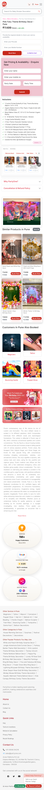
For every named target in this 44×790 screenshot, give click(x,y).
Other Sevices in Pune (11, 611)
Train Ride (7, 623)
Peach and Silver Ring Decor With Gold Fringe (32, 267)
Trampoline (32, 623)
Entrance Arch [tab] (20, 153)
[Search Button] (39, 11)
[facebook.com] (8, 776)
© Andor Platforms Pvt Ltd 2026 (13, 786)
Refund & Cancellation (10, 731)
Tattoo (15, 614)
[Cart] (29, 4)
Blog (4, 712)
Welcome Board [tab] (9, 153)
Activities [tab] (12, 149)
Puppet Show (8, 617)
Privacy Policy (7, 735)
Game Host (7, 625)
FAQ (4, 723)
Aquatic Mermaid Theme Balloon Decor (18, 676)
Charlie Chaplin (17, 620)
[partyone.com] (4, 4)
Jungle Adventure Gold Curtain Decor (17, 645)
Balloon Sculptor (31, 620)
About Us (6, 704)
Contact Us (6, 708)
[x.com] (14, 776)
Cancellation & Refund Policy (17, 188)
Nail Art (18, 617)
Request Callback (34, 786)
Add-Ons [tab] (5, 149)
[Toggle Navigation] (41, 4)
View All (36, 229)
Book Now (12, 53)
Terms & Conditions (9, 727)
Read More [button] (22, 516)
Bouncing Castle (19, 623)
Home (4, 19)
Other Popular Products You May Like (17, 640)
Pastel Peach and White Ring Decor (11, 267)
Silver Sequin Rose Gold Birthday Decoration (20, 670)
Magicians (7, 614)
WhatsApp (20, 786)
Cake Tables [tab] (30, 153)
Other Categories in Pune (12, 630)
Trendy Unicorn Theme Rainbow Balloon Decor (20, 652)
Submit (22, 92)
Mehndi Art (28, 617)
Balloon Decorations (12, 19)
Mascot (23, 614)
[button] (9, 160)
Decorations (18, 635)
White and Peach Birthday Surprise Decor (19, 643)
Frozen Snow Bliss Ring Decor (24, 665)
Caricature (32, 614)
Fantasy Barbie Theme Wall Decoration (21, 646)
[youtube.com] (19, 776)
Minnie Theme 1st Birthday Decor (31, 312)
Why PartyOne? (11, 181)
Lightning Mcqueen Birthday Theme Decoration (21, 667)
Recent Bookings (8, 738)
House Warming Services (12, 633)
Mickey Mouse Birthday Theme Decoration (19, 673)
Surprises (27, 633)
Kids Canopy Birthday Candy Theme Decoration (20, 677)
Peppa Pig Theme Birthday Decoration (19, 655)
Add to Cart (33, 53)
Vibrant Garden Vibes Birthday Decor (9, 312)
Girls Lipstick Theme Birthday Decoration (20, 649)
